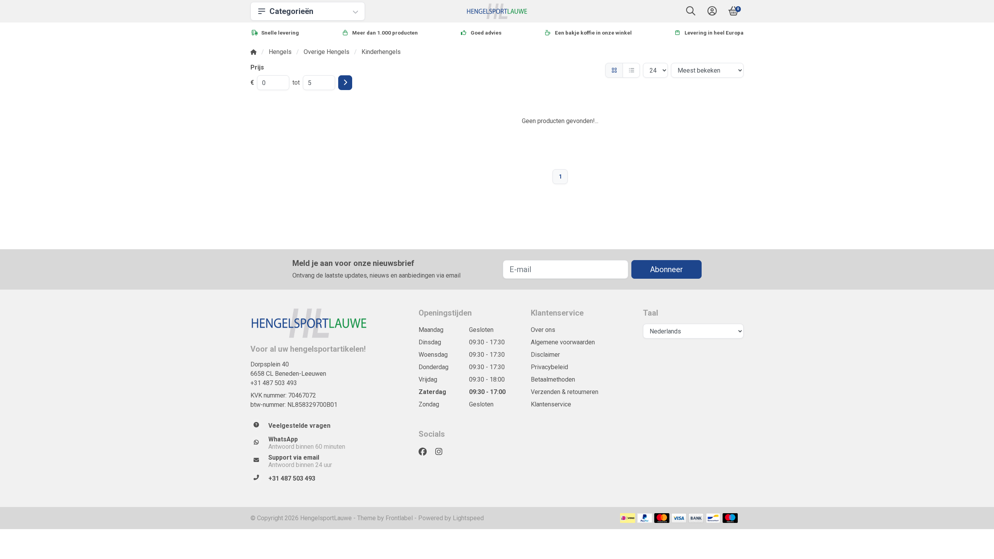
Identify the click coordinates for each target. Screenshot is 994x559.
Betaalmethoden (553, 379)
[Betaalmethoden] (627, 518)
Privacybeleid (549, 367)
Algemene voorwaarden (563, 342)
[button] (691, 13)
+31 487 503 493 (273, 383)
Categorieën (291, 11)
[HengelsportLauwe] (497, 11)
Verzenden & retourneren (564, 392)
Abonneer (666, 269)
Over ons (543, 329)
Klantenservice (551, 404)
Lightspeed (468, 518)
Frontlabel (399, 518)
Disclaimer (545, 354)
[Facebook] (426, 451)
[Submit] (345, 82)
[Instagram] (441, 451)
